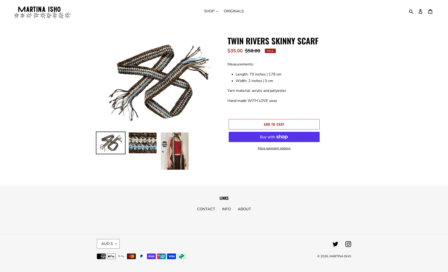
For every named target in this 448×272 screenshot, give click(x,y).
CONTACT (206, 209)
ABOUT (244, 209)
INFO (226, 209)
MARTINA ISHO (340, 256)
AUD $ (107, 243)
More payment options (274, 148)
